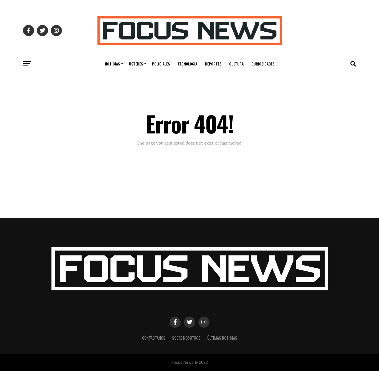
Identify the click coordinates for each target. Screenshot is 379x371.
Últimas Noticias (222, 338)
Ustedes (136, 64)
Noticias (112, 64)
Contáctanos (153, 338)
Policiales (161, 64)
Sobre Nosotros (186, 338)
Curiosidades (262, 64)
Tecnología (187, 64)
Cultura (236, 64)
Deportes (213, 64)
